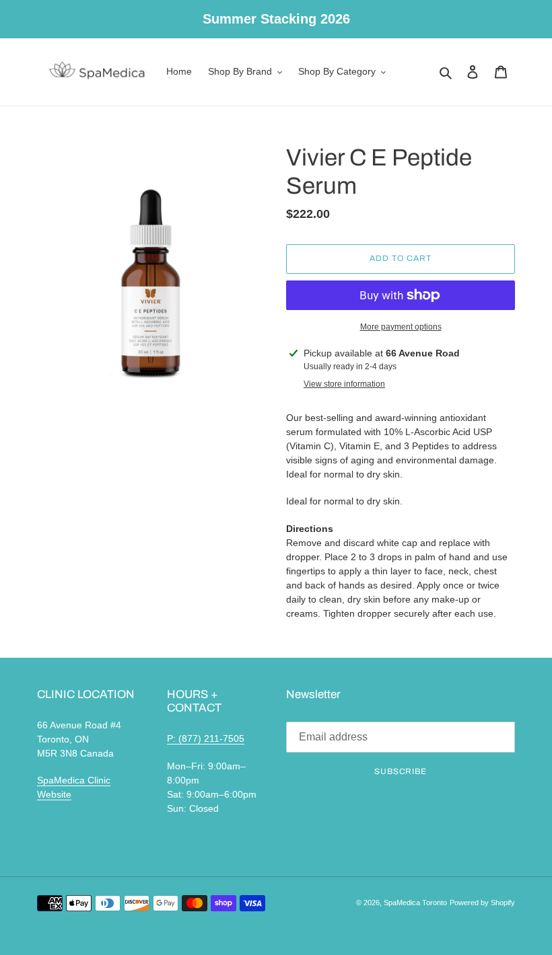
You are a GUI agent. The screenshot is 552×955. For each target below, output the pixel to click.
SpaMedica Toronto (415, 903)
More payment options (401, 327)
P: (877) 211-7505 (205, 738)
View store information (344, 384)
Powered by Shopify (482, 903)
